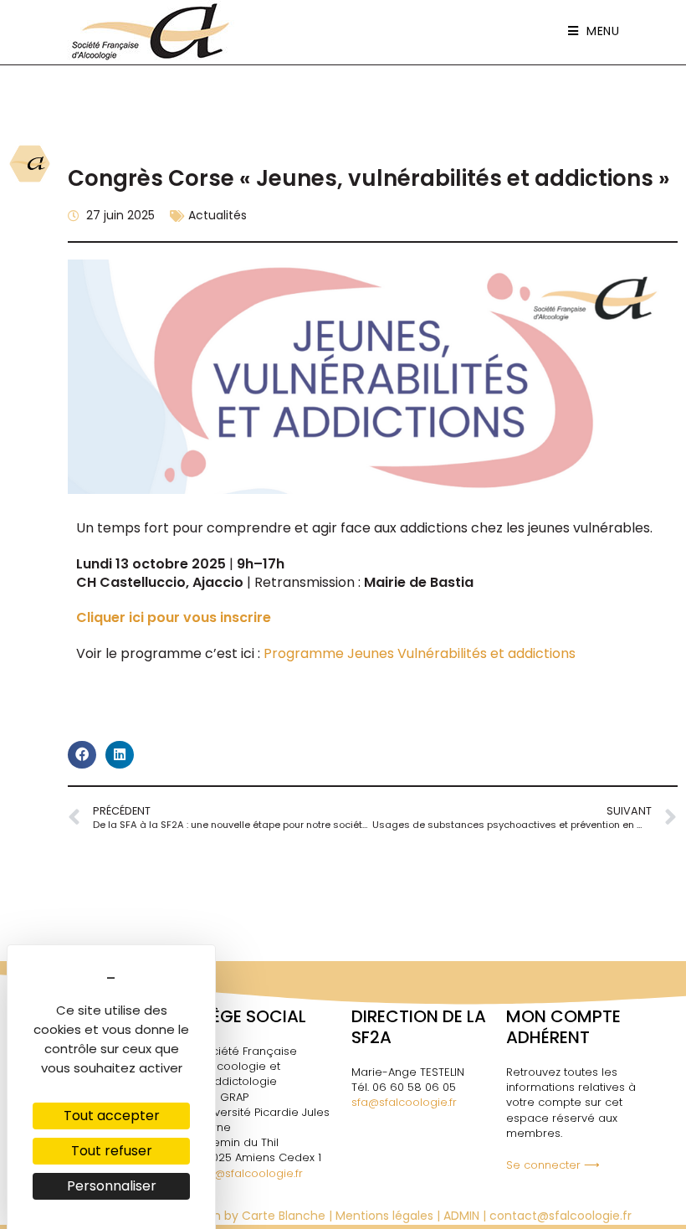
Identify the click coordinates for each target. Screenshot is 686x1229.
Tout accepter (112, 1115)
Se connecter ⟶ (553, 1165)
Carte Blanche (283, 1215)
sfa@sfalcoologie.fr (250, 1173)
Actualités (217, 215)
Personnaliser (111, 1186)
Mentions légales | (389, 1215)
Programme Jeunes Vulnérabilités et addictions (420, 653)
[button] (82, 755)
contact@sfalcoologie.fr (560, 1215)
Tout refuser (111, 1150)
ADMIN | (466, 1215)
